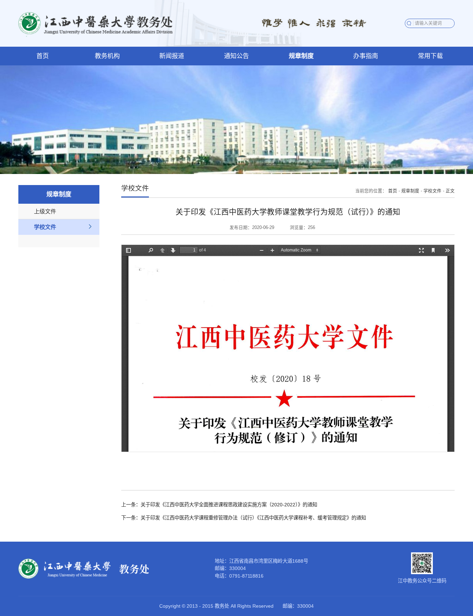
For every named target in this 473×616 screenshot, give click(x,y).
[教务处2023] (96, 23)
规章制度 (410, 191)
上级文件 (45, 211)
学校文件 (45, 227)
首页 (392, 191)
